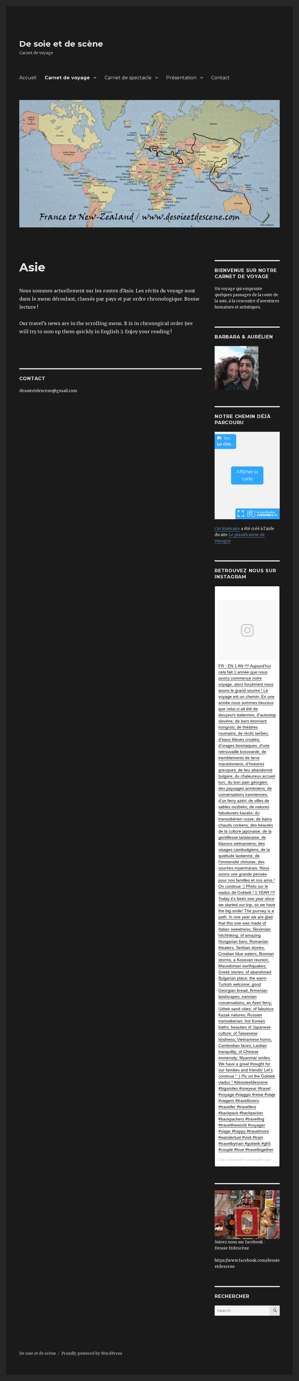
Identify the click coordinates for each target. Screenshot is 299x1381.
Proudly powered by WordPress (91, 1353)
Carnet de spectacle (128, 77)
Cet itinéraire (227, 528)
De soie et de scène (61, 44)
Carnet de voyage (67, 77)
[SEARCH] (275, 1310)
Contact (220, 77)
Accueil (27, 77)
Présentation (181, 77)
